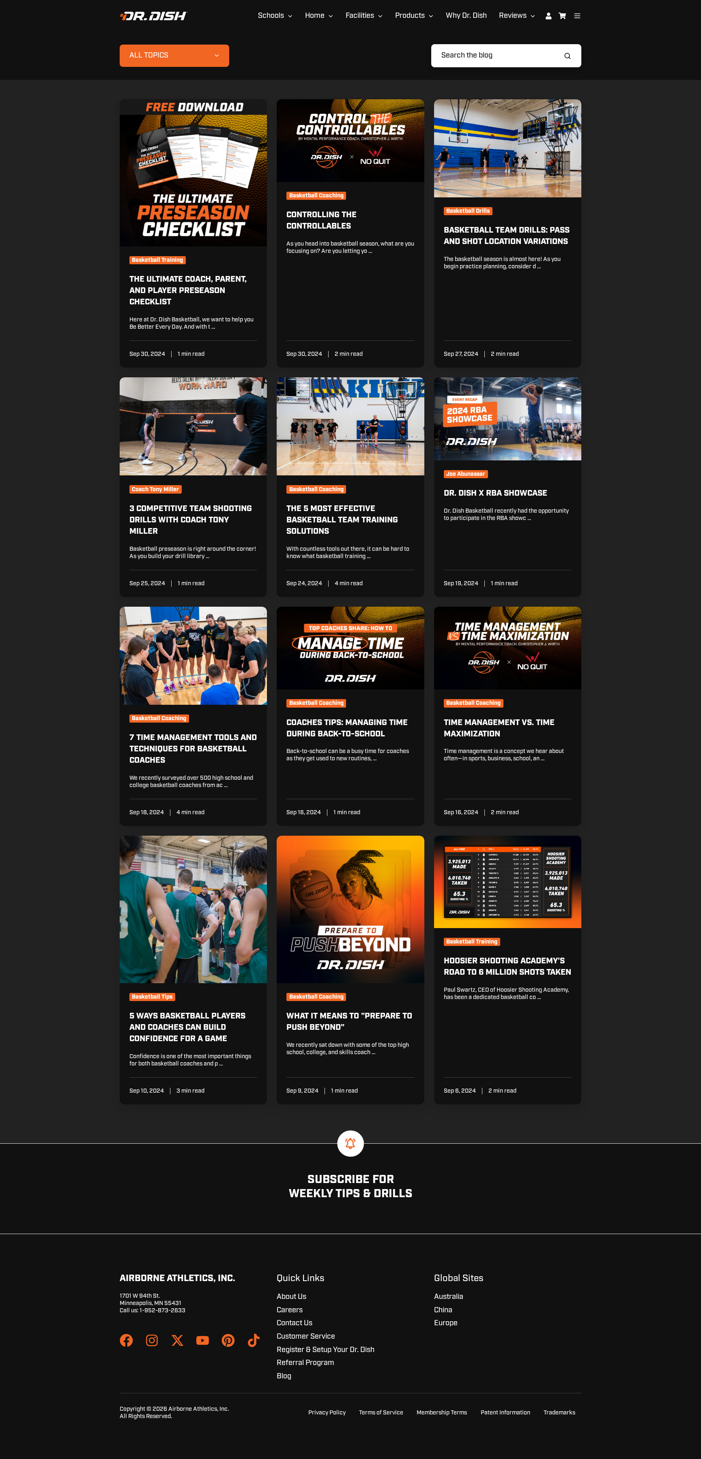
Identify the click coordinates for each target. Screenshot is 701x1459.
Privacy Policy (327, 1412)
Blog (284, 1376)
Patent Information (505, 1412)
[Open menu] (577, 16)
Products (410, 16)
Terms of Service (381, 1412)
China (443, 1310)
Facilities (360, 16)
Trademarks (559, 1412)
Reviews (513, 16)
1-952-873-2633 (162, 1310)
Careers (290, 1310)
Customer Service (306, 1336)
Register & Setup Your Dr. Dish (325, 1350)
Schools (271, 16)
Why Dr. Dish (466, 16)
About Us (291, 1297)
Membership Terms (442, 1412)
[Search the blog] (567, 56)
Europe (446, 1323)
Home (315, 16)
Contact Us (294, 1323)
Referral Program (305, 1363)
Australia (448, 1297)
